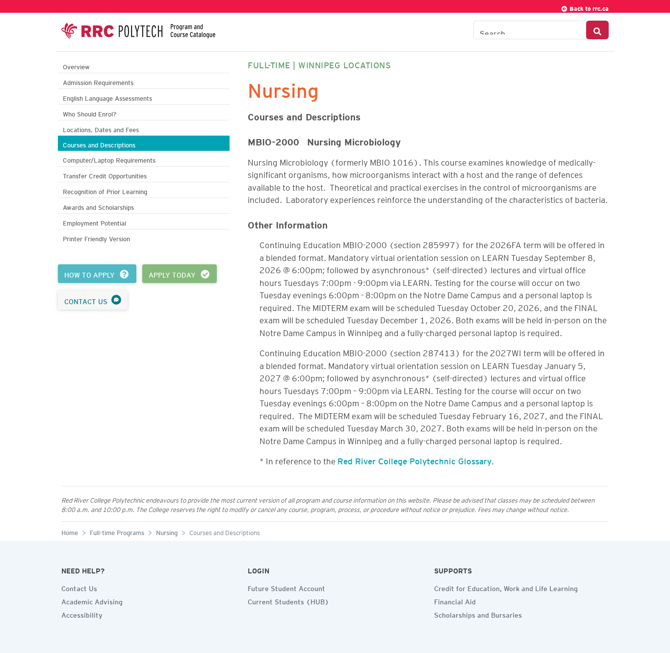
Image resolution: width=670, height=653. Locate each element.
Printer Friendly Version (96, 237)
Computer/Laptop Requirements (109, 159)
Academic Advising (92, 600)
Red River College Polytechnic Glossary (414, 459)
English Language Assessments (107, 97)
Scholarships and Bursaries (478, 613)
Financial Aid (455, 600)
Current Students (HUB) (288, 600)
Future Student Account (286, 587)
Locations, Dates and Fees (101, 128)
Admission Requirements (98, 81)
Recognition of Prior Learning (105, 190)
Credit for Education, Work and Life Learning (506, 587)
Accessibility (82, 613)
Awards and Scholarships (98, 206)
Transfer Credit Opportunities (105, 174)
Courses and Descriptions (99, 144)
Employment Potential (94, 222)
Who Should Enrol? (89, 113)
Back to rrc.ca (588, 7)
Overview (76, 65)
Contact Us (79, 587)
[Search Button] (597, 30)
